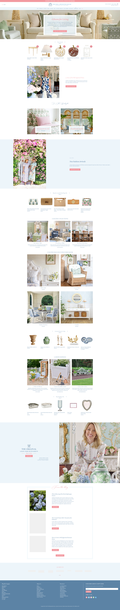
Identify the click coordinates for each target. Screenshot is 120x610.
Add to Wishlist (28, 46)
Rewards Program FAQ (64, 596)
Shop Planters (37, 391)
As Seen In (38, 587)
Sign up (88, 591)
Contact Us (62, 589)
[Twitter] (86, 597)
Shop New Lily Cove (75, 169)
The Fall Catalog (40, 597)
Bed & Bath (4, 592)
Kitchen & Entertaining (6, 593)
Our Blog (38, 591)
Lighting (3, 589)
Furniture (3, 587)
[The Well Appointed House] (60, 4)
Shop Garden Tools (60, 391)
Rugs (3, 588)
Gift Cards (38, 590)
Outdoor (3, 594)
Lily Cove (3, 599)
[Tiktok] (96, 597)
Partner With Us (40, 593)
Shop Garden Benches (82, 391)
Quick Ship (3, 598)
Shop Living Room (60, 247)
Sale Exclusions (63, 594)
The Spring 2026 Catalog (41, 596)
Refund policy (62, 593)
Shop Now (43, 289)
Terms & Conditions (40, 589)
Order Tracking (63, 588)
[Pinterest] (93, 597)
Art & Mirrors (4, 590)
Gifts (3, 596)
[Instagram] (91, 597)
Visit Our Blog (60, 555)
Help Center (62, 587)
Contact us (116, 5)
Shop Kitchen (82, 247)
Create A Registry (40, 592)
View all (60, 43)
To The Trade (62, 592)
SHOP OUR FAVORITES (71, 86)
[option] (60, 24)
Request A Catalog (40, 594)
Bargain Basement (5, 597)
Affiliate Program (63, 591)
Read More (55, 506)
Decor (3, 591)
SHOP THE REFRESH (60, 31)
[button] (117, 4)
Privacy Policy (39, 588)
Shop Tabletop (37, 247)
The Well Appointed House (51, 606)
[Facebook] (89, 597)
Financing (61, 597)
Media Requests (63, 590)
